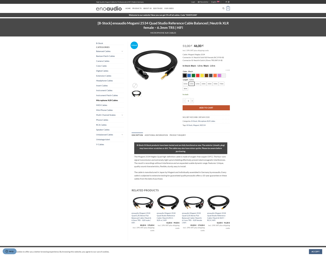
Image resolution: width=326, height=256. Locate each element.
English (213, 2)
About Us (147, 8)
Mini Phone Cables (104, 110)
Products (136, 8)
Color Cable (101, 66)
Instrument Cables (104, 90)
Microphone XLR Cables (163, 33)
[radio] (185, 75)
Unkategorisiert (103, 139)
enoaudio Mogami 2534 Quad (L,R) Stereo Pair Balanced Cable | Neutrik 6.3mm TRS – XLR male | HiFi (141, 218)
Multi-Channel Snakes (106, 115)
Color (185, 71)
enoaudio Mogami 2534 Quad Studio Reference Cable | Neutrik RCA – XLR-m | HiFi (166, 216)
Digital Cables (102, 71)
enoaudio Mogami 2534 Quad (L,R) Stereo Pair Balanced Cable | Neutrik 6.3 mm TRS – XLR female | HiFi (192, 218)
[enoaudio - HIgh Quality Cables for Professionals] (109, 8)
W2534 (203, 125)
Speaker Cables (103, 129)
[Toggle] (122, 51)
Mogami (196, 125)
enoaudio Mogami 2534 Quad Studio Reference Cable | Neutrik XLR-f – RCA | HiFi (216, 216)
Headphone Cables (104, 80)
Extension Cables (103, 75)
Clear (228, 70)
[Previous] (132, 216)
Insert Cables (102, 85)
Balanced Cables (103, 51)
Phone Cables (102, 120)
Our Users (168, 8)
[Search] (223, 8)
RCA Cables (101, 125)
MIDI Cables (101, 105)
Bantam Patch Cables (105, 56)
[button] (193, 2)
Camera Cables (102, 61)
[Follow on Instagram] (228, 2)
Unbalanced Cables (104, 134)
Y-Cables (100, 144)
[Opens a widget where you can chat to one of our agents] (10, 251)
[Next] (230, 216)
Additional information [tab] (156, 135)
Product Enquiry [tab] (178, 135)
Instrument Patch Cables (107, 95)
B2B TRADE (157, 8)
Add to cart (206, 108)
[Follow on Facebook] (226, 2)
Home (128, 8)
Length (185, 80)
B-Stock (99, 43)
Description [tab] (137, 135)
